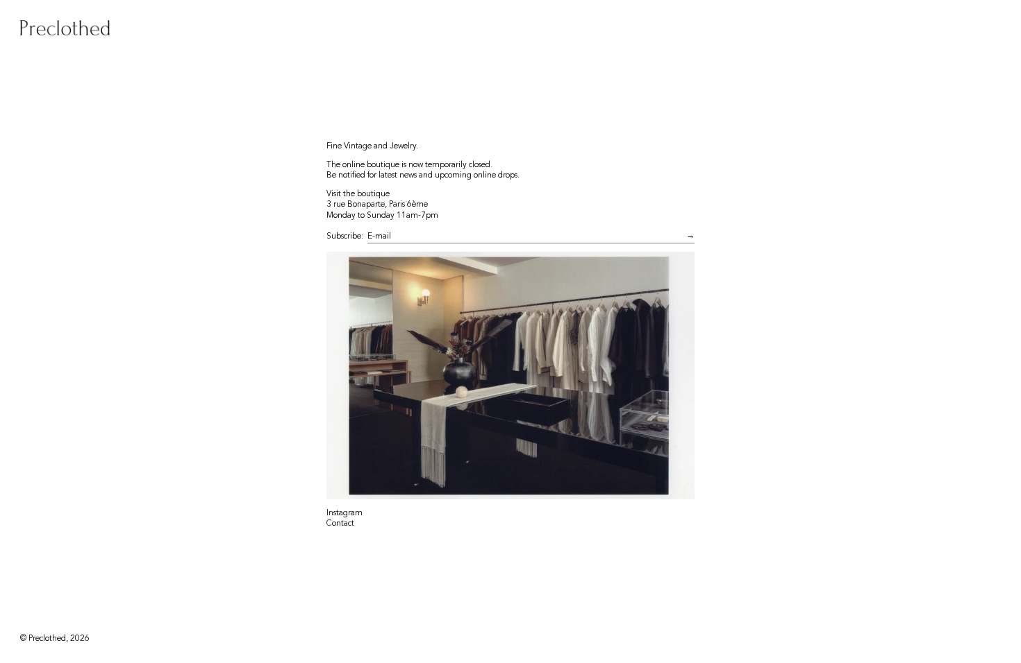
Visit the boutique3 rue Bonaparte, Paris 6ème (377, 199)
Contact (340, 523)
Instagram (344, 512)
